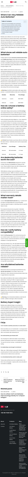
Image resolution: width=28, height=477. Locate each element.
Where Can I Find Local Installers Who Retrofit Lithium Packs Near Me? (23, 435)
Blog (20, 421)
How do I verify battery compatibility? (11, 29)
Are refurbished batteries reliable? (10, 30)
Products (11, 421)
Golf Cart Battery (10, 5)
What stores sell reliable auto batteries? (11, 23)
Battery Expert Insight (7, 32)
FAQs (3, 33)
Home (2, 5)
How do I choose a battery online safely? (11, 25)
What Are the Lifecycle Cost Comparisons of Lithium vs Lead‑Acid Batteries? (23, 458)
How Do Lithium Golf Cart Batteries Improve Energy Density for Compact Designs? (13, 395)
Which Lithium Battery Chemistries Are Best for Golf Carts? (22, 450)
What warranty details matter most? (11, 28)
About (2, 421)
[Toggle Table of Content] (24, 21)
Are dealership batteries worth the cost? (11, 26)
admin (21, 11)
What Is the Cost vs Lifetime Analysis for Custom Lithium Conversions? (22, 442)
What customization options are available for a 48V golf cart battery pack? (22, 427)
